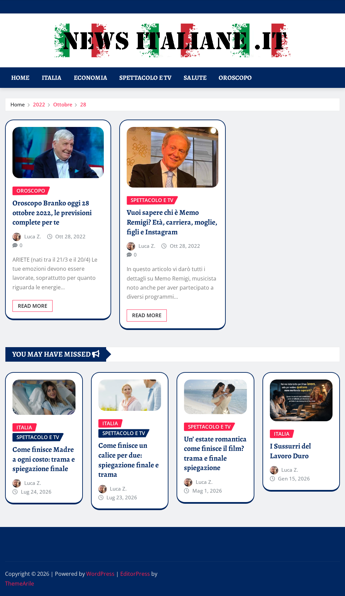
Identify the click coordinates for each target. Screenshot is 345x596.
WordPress (100, 573)
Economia (90, 77)
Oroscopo (235, 77)
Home (20, 77)
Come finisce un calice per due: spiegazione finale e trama (128, 459)
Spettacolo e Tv (145, 77)
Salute (195, 77)
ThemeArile (19, 583)
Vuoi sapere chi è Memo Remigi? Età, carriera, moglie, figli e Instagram (172, 222)
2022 (39, 104)
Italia (52, 77)
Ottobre (62, 104)
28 (83, 104)
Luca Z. (32, 236)
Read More (32, 305)
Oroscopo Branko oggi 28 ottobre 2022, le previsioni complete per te (52, 212)
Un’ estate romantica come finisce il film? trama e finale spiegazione (215, 453)
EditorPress (135, 573)
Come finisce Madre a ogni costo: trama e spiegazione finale (43, 459)
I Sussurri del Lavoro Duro (290, 451)
